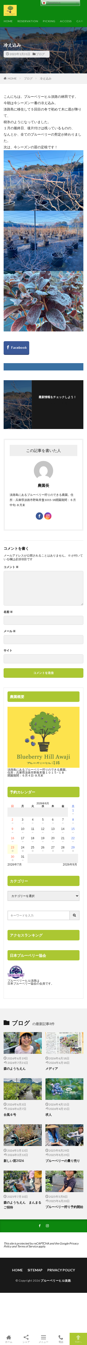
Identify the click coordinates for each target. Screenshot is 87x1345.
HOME (8, 21)
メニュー (43, 1341)
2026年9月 (70, 864)
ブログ (40, 54)
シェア (26, 1341)
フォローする (58, 403)
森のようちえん (16, 1068)
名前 (8, 611)
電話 (60, 1341)
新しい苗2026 (14, 1161)
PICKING (49, 21)
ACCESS (66, 21)
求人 (48, 1114)
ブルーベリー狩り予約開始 (64, 1207)
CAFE (80, 21)
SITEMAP (35, 1270)
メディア (51, 1068)
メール (10, 631)
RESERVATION (27, 21)
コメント (11, 567)
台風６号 (10, 1114)
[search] (75, 915)
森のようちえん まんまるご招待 (22, 1204)
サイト (8, 650)
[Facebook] (16, 348)
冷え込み (45, 78)
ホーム (8, 1341)
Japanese (53, 3)
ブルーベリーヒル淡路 (56, 1280)
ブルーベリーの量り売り (62, 1161)
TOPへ (78, 1341)
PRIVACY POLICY (61, 1270)
